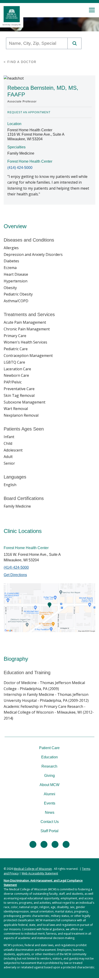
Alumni (49, 794)
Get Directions (15, 575)
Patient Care (49, 748)
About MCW (49, 785)
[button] (75, 43)
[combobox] (36, 43)
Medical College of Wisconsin (33, 869)
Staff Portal (49, 831)
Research (49, 766)
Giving (49, 776)
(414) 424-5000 (19, 168)
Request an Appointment (28, 112)
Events (49, 803)
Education (49, 757)
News (49, 812)
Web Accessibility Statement (40, 873)
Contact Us (50, 822)
